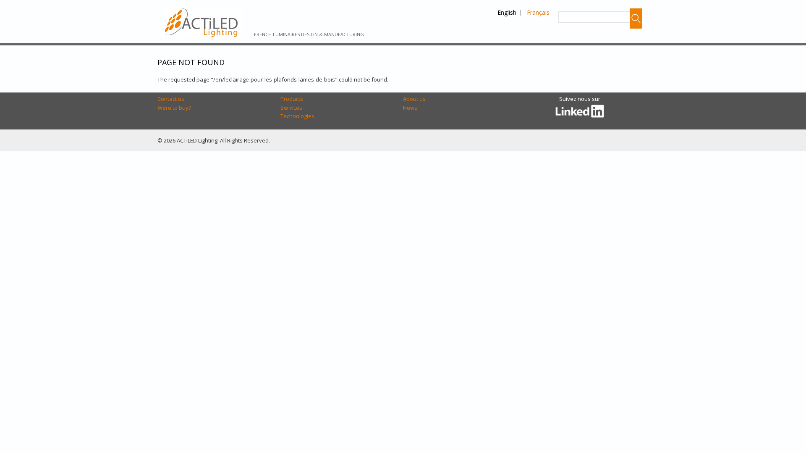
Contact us (170, 99)
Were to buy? (174, 107)
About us (414, 99)
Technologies (297, 116)
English (506, 12)
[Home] (202, 22)
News (410, 107)
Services (291, 107)
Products (291, 99)
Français (538, 12)
